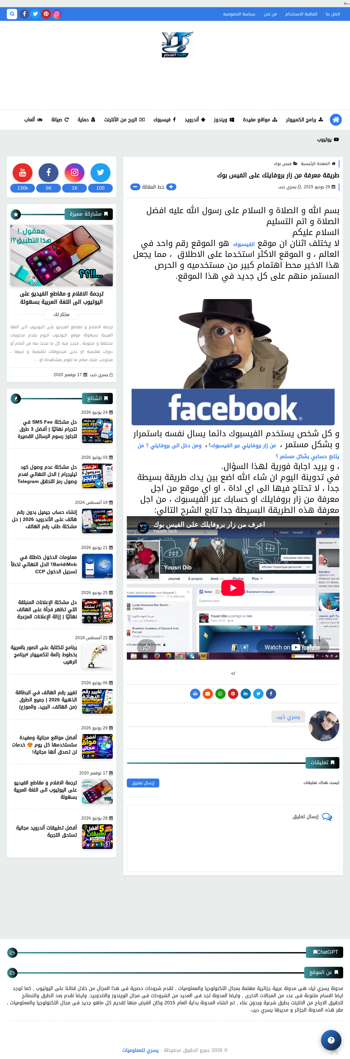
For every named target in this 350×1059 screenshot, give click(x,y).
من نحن (270, 14)
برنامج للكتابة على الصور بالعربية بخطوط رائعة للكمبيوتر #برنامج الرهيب (44, 654)
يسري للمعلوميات (140, 1050)
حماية (83, 119)
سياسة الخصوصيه (239, 14)
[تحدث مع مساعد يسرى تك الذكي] (331, 1040)
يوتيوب (324, 139)
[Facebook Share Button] (271, 694)
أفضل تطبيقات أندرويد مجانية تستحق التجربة (46, 831)
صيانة (56, 119)
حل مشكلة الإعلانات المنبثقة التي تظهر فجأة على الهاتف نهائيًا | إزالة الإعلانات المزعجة (47, 609)
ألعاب (29, 119)
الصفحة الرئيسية (315, 163)
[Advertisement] (175, 85)
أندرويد (192, 119)
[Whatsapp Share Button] (220, 694)
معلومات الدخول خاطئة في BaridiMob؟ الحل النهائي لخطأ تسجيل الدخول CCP (44, 564)
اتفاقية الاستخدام (301, 14)
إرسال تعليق (143, 783)
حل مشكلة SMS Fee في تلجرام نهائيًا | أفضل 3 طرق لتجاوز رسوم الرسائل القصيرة (47, 429)
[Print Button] (195, 694)
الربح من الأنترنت (120, 119)
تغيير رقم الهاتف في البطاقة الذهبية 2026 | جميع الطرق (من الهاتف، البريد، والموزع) (46, 700)
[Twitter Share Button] (258, 694)
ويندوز (220, 119)
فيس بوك (283, 163)
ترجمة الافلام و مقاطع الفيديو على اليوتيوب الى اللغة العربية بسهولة (62, 297)
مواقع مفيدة (256, 119)
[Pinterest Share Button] (246, 694)
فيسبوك (162, 119)
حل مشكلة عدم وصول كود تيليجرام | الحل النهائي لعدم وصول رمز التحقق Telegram (47, 474)
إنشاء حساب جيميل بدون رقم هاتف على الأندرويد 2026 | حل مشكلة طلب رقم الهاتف (44, 519)
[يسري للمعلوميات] (175, 45)
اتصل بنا (333, 14)
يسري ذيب (99, 375)
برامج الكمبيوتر (301, 119)
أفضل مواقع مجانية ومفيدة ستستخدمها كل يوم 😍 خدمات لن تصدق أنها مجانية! (44, 745)
